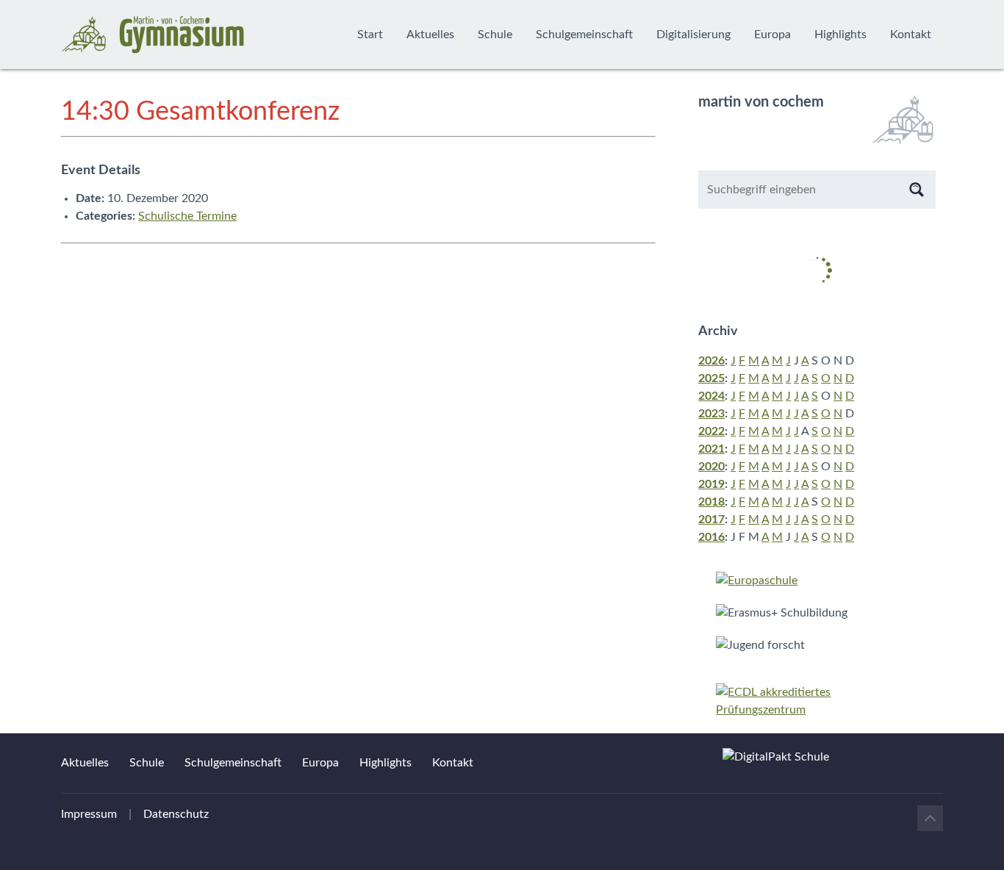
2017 (711, 519)
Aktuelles (430, 34)
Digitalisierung (693, 34)
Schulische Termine (187, 216)
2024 (711, 396)
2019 (711, 484)
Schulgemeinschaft (584, 34)
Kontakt (910, 34)
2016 (711, 537)
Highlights (840, 34)
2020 (711, 466)
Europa (772, 34)
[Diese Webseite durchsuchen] (916, 189)
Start (370, 34)
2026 (711, 361)
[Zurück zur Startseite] (153, 34)
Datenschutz (176, 814)
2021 (711, 449)
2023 (711, 414)
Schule (495, 34)
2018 (711, 502)
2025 (711, 378)
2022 (711, 431)
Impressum (89, 814)
